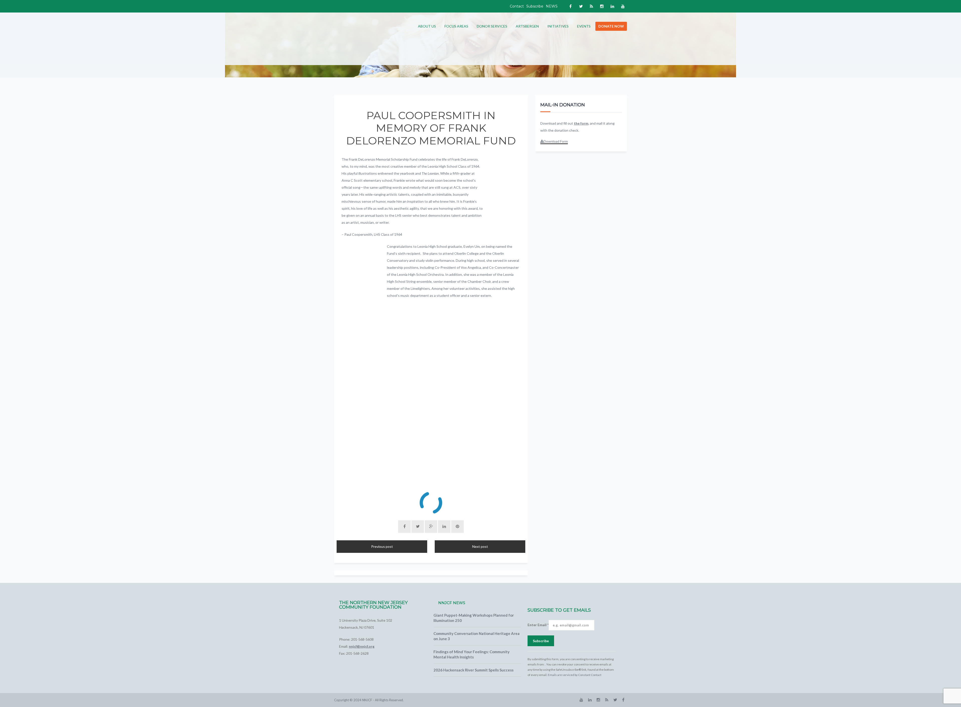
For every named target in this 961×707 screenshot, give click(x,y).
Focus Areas (456, 26)
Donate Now (611, 26)
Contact (517, 6)
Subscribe (534, 6)
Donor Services (492, 26)
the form (581, 123)
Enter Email (538, 625)
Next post (480, 546)
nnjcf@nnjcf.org (361, 646)
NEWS (552, 6)
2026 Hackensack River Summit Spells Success (473, 670)
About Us (427, 26)
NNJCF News (451, 602)
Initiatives (558, 26)
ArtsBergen (527, 26)
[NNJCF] (371, 38)
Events (584, 26)
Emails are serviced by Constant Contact (574, 675)
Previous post (382, 546)
